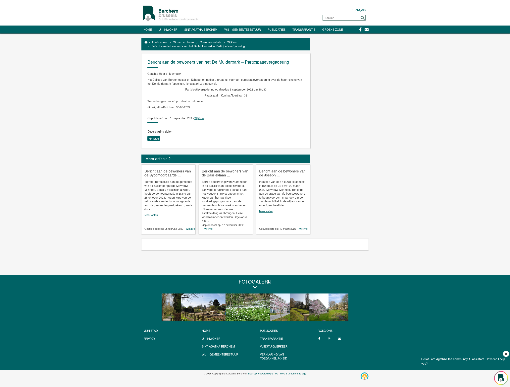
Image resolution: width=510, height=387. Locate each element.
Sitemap (252, 373)
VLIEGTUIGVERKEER (273, 346)
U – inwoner (168, 30)
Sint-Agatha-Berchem (200, 30)
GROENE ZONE (332, 30)
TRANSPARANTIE (303, 30)
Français (359, 10)
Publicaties (276, 30)
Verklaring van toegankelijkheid (273, 356)
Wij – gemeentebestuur (242, 30)
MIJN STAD (150, 331)
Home (147, 30)
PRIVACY (149, 339)
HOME (206, 331)
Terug (156, 138)
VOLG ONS (325, 331)
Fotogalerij (255, 281)
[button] (362, 18)
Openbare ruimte (210, 42)
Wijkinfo (232, 42)
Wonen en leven (183, 42)
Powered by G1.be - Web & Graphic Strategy (282, 373)
